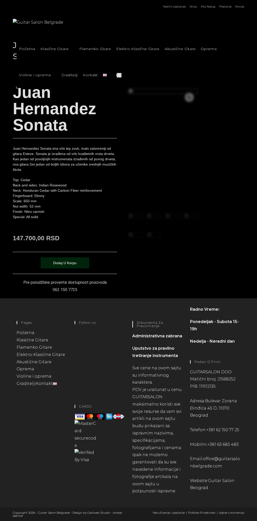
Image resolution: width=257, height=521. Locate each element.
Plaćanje (225, 6)
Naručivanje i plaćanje (169, 512)
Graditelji (26, 383)
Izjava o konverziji (231, 512)
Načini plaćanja (174, 6)
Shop (193, 6)
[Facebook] (76, 339)
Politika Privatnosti (202, 512)
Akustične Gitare (34, 361)
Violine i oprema (34, 376)
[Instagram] (76, 359)
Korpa (239, 6)
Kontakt (44, 383)
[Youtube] (76, 379)
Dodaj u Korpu (65, 263)
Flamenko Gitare (34, 347)
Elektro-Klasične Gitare (41, 354)
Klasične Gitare (33, 340)
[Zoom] (189, 97)
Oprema (26, 369)
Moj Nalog (208, 6)
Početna (25, 332)
